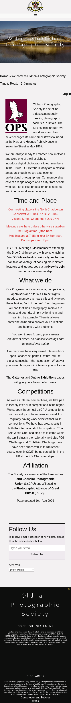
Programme (20, 289)
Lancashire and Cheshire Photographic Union (39, 479)
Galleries (18, 377)
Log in (67, 94)
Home (4, 76)
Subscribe (36, 554)
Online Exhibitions (43, 377)
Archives (14, 565)
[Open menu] (35, 16)
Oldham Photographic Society (35, 604)
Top (68, 589)
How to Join (56, 266)
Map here (46, 231)
